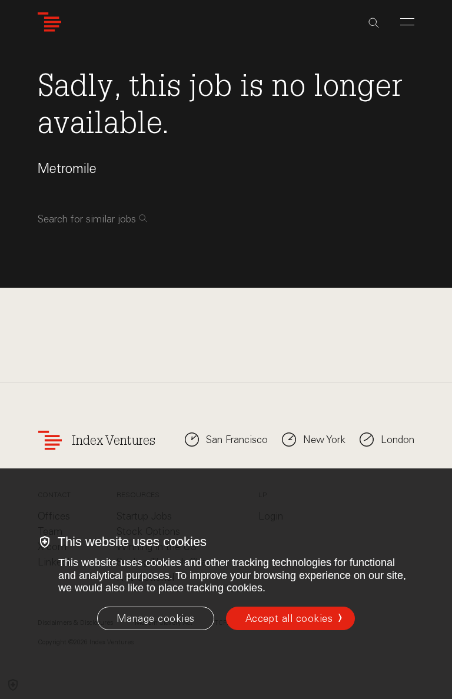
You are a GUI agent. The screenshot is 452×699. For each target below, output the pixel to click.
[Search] (373, 23)
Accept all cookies (289, 618)
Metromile (67, 169)
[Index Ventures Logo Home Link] (49, 22)
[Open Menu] (407, 21)
